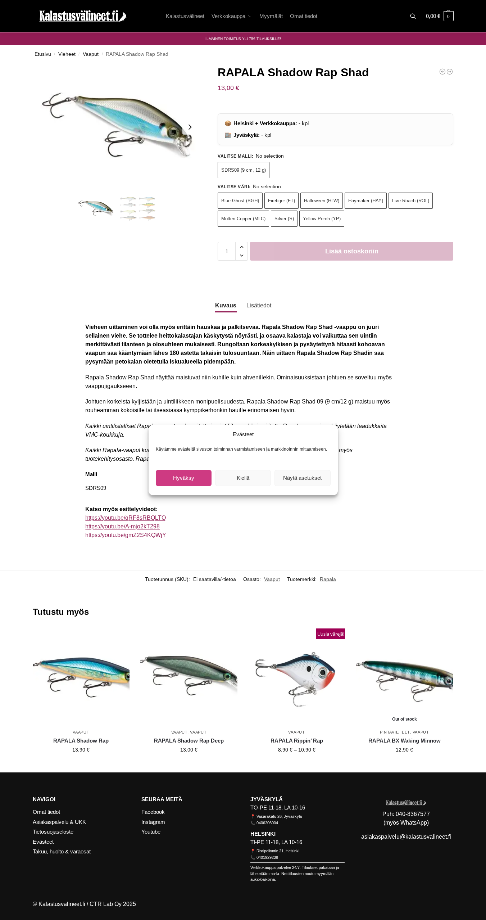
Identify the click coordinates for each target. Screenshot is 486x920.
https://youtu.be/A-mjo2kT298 (122, 526)
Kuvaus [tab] (225, 305)
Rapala (328, 579)
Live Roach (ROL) (410, 200)
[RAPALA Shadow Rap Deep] (442, 71)
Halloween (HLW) (321, 200)
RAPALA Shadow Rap (81, 741)
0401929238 (267, 857)
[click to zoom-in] (117, 127)
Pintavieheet (395, 732)
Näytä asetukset (302, 478)
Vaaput (91, 54)
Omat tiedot (46, 812)
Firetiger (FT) (281, 200)
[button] (440, 16)
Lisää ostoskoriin (351, 251)
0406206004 (267, 823)
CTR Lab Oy (106, 904)
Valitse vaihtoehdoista (81, 765)
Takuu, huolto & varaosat (62, 851)
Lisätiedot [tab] (258, 305)
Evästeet (43, 842)
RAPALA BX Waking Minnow (404, 741)
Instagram (153, 822)
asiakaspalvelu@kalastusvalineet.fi (406, 837)
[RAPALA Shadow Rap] (81, 677)
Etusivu (43, 54)
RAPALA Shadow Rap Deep (189, 741)
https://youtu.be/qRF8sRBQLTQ (125, 518)
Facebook (153, 812)
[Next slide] (189, 127)
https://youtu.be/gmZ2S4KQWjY (125, 535)
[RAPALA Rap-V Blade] (449, 71)
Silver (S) (284, 218)
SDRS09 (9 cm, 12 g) (243, 170)
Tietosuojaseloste (53, 832)
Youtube (150, 832)
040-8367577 (413, 814)
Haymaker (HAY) (365, 200)
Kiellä (243, 478)
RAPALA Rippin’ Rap (297, 741)
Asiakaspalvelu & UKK (59, 822)
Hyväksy (183, 478)
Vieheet (67, 54)
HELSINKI (263, 834)
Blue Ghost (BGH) (240, 200)
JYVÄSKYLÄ (266, 799)
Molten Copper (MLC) (243, 218)
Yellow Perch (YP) (322, 218)
